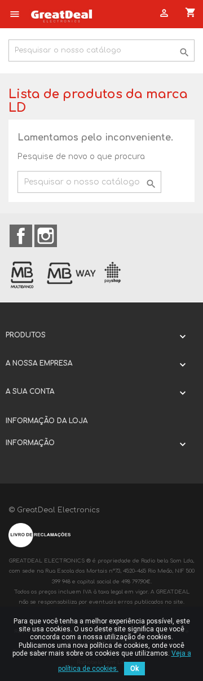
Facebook (21, 236)
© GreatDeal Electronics (54, 510)
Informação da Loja (46, 421)
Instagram (45, 236)
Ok (134, 669)
